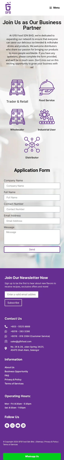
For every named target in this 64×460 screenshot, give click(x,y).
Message (9, 227)
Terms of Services (10, 444)
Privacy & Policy (51, 442)
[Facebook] (7, 425)
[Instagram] (12, 425)
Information (13, 359)
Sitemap (39, 442)
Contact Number (13, 204)
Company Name (13, 180)
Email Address (12, 215)
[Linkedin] (23, 425)
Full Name (9, 192)
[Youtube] (18, 425)
